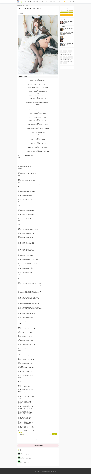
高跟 (70, 59)
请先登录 (54, 434)
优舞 (42, 1)
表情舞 (71, 56)
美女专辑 (65, 61)
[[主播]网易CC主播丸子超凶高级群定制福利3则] (61, 22)
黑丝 (67, 52)
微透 (61, 56)
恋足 (48, 1)
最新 (28, 1)
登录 (20, 450)
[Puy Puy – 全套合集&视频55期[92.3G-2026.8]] (61, 40)
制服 (61, 54)
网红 (34, 1)
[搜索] (67, 2)
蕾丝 (68, 56)
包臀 (66, 56)
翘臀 (69, 52)
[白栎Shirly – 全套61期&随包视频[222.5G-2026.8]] (61, 44)
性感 (63, 54)
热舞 (39, 1)
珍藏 (46, 1)
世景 (68, 59)
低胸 (65, 52)
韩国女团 (62, 61)
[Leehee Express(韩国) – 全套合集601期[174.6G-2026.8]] (61, 33)
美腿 (61, 59)
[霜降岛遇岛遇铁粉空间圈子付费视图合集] (61, 29)
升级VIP (71, 10)
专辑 (51, 1)
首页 (25, 1)
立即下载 (67, 12)
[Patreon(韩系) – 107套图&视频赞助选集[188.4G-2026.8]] (61, 37)
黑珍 (68, 61)
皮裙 (70, 54)
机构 (30, 1)
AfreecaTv (62, 52)
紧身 (68, 54)
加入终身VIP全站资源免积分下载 (38, 445)
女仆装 (71, 61)
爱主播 (20, 1)
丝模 (37, 1)
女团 (56, 1)
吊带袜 (64, 56)
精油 (65, 59)
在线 (59, 1)
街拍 (54, 1)
